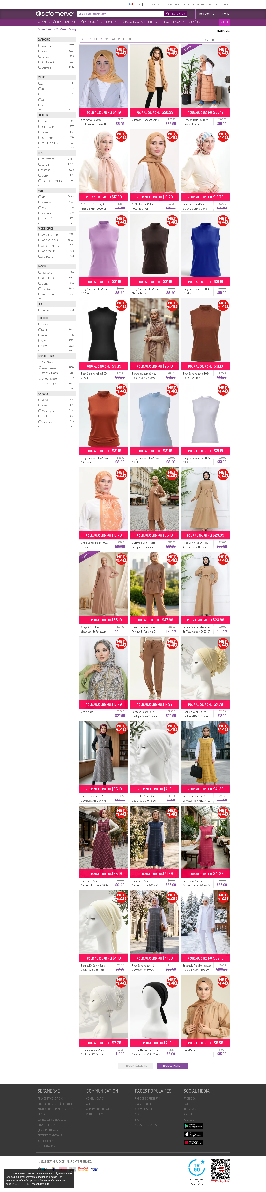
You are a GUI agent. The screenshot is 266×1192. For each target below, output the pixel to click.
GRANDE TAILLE (113, 21)
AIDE (226, 4)
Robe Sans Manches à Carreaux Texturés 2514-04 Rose (196, 885)
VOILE (75, 21)
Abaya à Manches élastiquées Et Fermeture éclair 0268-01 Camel (93, 631)
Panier (226, 13)
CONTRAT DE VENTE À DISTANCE (55, 1103)
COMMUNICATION (95, 1098)
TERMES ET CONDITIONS (51, 1098)
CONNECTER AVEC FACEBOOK (197, 4)
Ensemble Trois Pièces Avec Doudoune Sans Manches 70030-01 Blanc (197, 970)
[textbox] (119, 14)
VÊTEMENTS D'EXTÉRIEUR (92, 21)
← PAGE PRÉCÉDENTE (135, 1066)
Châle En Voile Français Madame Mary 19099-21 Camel (93, 209)
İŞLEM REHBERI (46, 1140)
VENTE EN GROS (95, 1114)
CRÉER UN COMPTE (171, 4)
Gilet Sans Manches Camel (145, 119)
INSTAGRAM (190, 1109)
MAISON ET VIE (179, 21)
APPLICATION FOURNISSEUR (101, 1109)
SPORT (158, 21)
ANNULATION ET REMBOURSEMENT (56, 1109)
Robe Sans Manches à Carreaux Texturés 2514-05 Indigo (145, 885)
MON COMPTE (206, 13)
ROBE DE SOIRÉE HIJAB (147, 1098)
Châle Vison (87, 711)
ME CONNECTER (151, 4)
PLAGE (167, 21)
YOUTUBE (189, 1119)
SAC (137, 1119)
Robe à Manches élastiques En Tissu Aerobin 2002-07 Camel (196, 631)
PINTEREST (190, 1114)
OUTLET (224, 21)
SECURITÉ (43, 1114)
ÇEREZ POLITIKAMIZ (48, 1130)
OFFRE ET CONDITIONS (50, 1135)
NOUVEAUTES (44, 21)
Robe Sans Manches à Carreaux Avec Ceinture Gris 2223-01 (93, 801)
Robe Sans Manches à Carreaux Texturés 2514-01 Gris (145, 970)
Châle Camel (189, 1050)
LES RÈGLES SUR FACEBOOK (53, 1119)
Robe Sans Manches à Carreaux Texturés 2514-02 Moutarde (196, 801)
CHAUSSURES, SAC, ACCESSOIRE (137, 21)
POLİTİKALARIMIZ (46, 1146)
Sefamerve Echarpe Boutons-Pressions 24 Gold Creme (95, 124)
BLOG (217, 4)
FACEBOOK (189, 1098)
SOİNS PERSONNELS (146, 1125)
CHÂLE (138, 1114)
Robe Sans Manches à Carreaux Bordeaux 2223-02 (94, 885)
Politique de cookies (22, 1184)
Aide (88, 1103)
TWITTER (188, 1103)
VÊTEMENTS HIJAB (61, 21)
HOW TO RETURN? (47, 1125)
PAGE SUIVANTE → (172, 1066)
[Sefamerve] (55, 13)
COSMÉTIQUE (195, 21)
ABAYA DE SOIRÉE (144, 1109)
